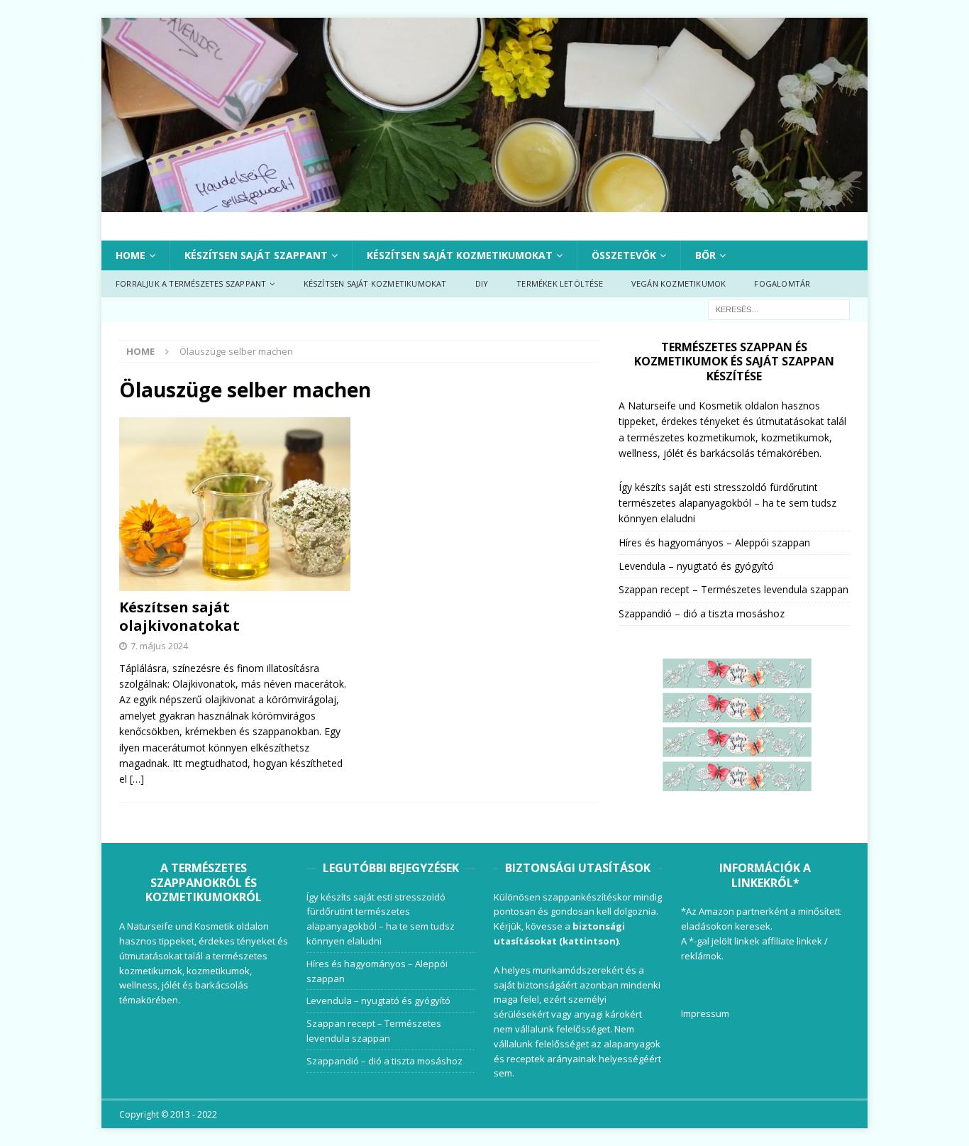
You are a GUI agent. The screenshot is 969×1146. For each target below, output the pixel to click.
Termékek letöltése (559, 283)
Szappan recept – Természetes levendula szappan (733, 589)
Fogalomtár (782, 283)
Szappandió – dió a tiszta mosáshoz (702, 613)
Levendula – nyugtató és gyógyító (696, 566)
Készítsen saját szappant (256, 255)
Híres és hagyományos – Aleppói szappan (714, 542)
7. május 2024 (159, 645)
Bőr (705, 255)
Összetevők (624, 255)
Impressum (705, 1013)
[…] (137, 779)
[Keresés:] (779, 308)
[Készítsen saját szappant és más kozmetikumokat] (484, 203)
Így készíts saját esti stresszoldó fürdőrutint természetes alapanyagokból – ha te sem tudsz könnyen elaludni (727, 503)
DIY (482, 283)
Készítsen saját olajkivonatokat (179, 616)
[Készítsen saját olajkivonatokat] (235, 504)
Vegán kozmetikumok (678, 283)
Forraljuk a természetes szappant (191, 283)
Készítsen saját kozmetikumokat (460, 255)
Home (130, 255)
